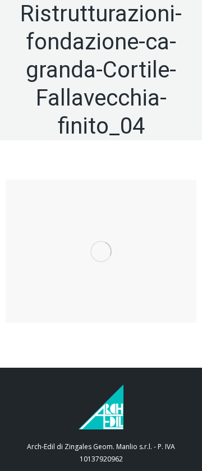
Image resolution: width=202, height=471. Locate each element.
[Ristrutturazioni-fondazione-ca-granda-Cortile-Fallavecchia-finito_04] (101, 251)
